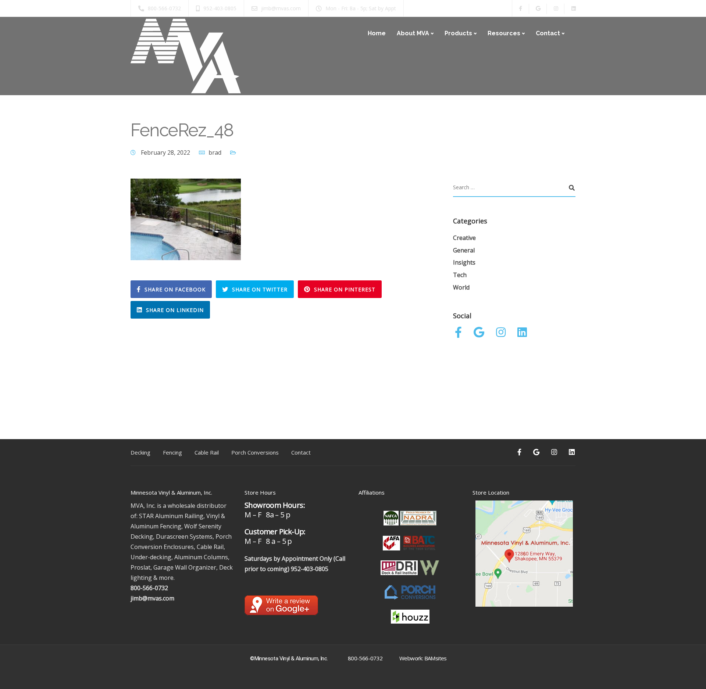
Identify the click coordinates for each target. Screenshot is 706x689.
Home (377, 33)
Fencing (172, 452)
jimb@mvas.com (152, 598)
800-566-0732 (149, 588)
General (464, 250)
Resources (504, 33)
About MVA (413, 33)
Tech (460, 275)
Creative (464, 238)
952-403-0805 (309, 569)
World (461, 287)
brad (214, 152)
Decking (140, 452)
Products (458, 33)
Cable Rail (207, 452)
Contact (548, 33)
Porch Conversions (255, 452)
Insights (464, 262)
